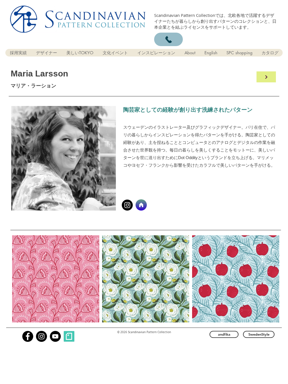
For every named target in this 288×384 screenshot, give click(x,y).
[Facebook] (27, 336)
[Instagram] (127, 205)
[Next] (266, 76)
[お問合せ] (168, 39)
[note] (69, 336)
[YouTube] (55, 336)
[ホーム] (141, 205)
